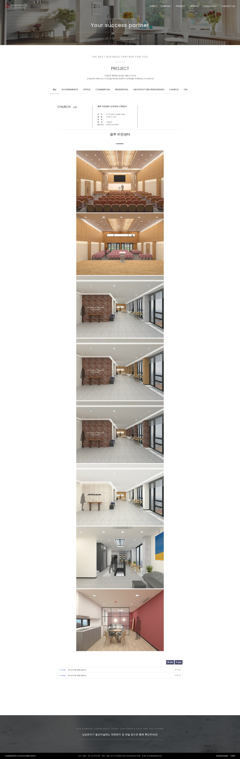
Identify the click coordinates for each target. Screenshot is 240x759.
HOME (153, 6)
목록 (171, 662)
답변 (179, 662)
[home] (16, 6)
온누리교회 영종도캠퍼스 (77, 670)
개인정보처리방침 (222, 756)
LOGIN (232, 756)
